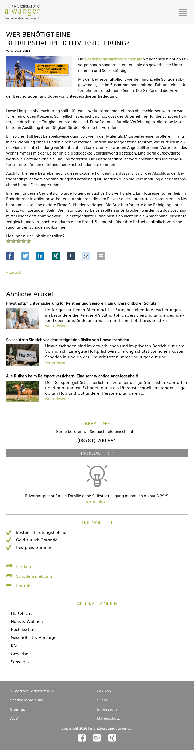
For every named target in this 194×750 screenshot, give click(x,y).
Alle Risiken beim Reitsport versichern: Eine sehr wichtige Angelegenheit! (72, 376)
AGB (14, 718)
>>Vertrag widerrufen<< (32, 691)
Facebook (10, 256)
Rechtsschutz (24, 629)
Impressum (107, 709)
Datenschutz (108, 718)
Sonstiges (20, 661)
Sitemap (17, 709)
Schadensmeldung (34, 576)
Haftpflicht (21, 613)
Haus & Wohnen (27, 621)
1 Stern (8, 240)
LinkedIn (40, 256)
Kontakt (24, 585)
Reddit (86, 256)
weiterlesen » (57, 325)
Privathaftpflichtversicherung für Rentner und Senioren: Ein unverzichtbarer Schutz (81, 303)
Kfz (14, 645)
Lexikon (23, 566)
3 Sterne (18, 240)
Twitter (25, 256)
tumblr (71, 256)
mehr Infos (95, 501)
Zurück (15, 272)
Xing (56, 256)
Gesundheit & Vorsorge (33, 637)
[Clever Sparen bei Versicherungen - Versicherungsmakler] (22, 19)
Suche (102, 700)
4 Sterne (23, 240)
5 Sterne (28, 240)
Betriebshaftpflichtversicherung (113, 59)
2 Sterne (13, 240)
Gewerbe (19, 653)
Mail (101, 256)
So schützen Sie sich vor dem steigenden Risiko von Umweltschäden (67, 339)
